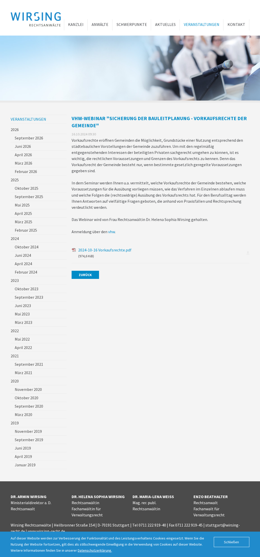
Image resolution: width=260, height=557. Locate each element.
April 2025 (23, 213)
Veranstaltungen (201, 24)
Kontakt (236, 24)
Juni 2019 (23, 448)
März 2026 (23, 163)
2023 (15, 280)
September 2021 (29, 364)
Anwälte (100, 24)
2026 (15, 129)
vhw (111, 231)
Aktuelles (165, 24)
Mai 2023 (22, 313)
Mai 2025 (22, 205)
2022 (15, 330)
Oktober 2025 (26, 188)
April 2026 (23, 154)
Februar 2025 (26, 230)
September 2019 (29, 439)
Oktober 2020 (26, 397)
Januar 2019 (25, 464)
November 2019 (28, 431)
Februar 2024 (26, 272)
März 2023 (23, 322)
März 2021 (23, 372)
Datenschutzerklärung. (95, 550)
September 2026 (29, 137)
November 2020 (28, 389)
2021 (15, 355)
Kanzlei (76, 24)
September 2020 (29, 406)
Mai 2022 (22, 339)
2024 (15, 238)
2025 (15, 179)
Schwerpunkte (132, 24)
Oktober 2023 (26, 288)
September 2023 (29, 297)
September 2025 (29, 196)
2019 (15, 422)
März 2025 (23, 221)
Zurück (85, 275)
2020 (15, 381)
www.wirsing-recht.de (46, 531)
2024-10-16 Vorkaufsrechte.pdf (105, 252)
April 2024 (23, 263)
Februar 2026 (26, 171)
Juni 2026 (23, 146)
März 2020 (23, 414)
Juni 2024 (23, 255)
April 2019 (23, 456)
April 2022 (23, 347)
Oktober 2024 (26, 246)
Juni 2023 (23, 305)
